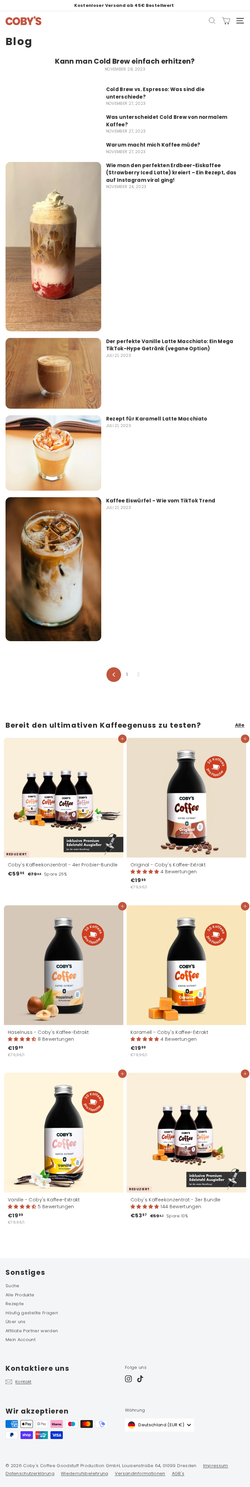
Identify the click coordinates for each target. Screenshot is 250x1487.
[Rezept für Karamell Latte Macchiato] (53, 453)
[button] (145, 871)
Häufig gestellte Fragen (32, 1313)
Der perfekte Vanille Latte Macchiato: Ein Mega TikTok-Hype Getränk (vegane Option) (169, 345)
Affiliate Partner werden (32, 1331)
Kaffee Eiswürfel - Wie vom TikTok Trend (160, 500)
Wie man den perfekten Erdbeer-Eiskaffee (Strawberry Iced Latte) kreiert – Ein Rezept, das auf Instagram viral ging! (171, 172)
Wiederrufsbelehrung (84, 1473)
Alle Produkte (20, 1295)
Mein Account (20, 1340)
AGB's (178, 1473)
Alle (239, 725)
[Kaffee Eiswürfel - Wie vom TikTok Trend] (53, 569)
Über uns (16, 1322)
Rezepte (15, 1304)
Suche (13, 1286)
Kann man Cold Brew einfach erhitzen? (125, 61)
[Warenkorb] (226, 20)
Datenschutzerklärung (30, 1473)
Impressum (215, 1466)
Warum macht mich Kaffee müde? (153, 144)
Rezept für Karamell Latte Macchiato (156, 418)
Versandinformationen (140, 1473)
